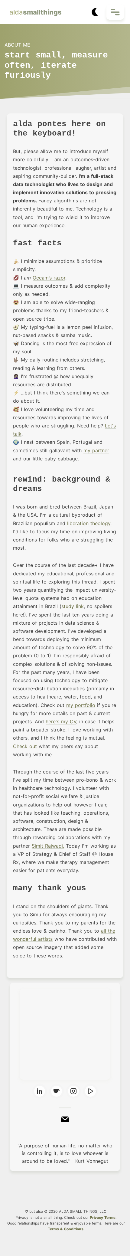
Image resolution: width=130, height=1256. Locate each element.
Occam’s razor (49, 278)
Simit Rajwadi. (48, 846)
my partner (96, 450)
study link (72, 606)
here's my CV (61, 721)
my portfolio (80, 705)
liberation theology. (89, 523)
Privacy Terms (102, 1217)
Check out (25, 746)
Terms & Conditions (65, 1229)
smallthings (35, 12)
